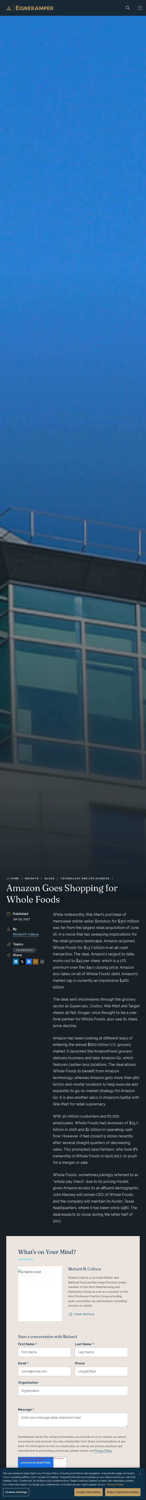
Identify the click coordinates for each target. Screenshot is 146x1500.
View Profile (84, 1314)
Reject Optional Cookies (122, 1492)
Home (15, 878)
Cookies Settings (16, 1492)
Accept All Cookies (88, 1492)
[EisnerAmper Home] (29, 8)
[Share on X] (22, 962)
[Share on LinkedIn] (16, 962)
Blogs (50, 878)
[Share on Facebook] (29, 962)
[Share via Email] (35, 962)
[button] (140, 8)
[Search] (128, 8)
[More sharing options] (42, 962)
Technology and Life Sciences (85, 878)
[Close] (140, 1474)
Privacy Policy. (115, 1484)
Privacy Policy (103, 1450)
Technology (24, 950)
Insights (32, 878)
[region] (73, 1484)
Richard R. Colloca (26, 934)
